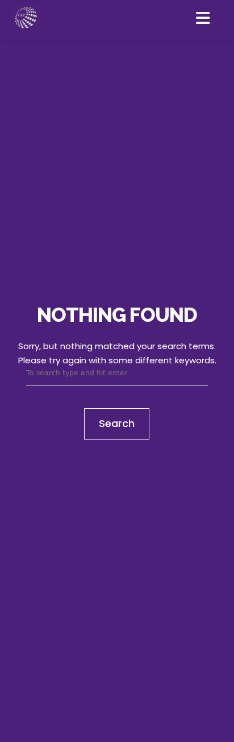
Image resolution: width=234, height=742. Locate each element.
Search (117, 423)
